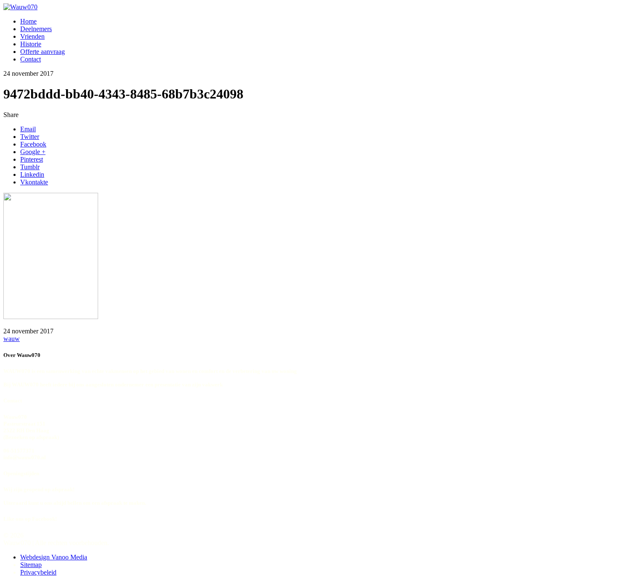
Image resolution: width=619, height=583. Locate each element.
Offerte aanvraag (42, 51)
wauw (11, 338)
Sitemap (31, 564)
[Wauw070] (20, 7)
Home (28, 21)
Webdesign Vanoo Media (53, 557)
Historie (30, 44)
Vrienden (32, 36)
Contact (30, 59)
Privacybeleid (38, 572)
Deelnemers (36, 28)
